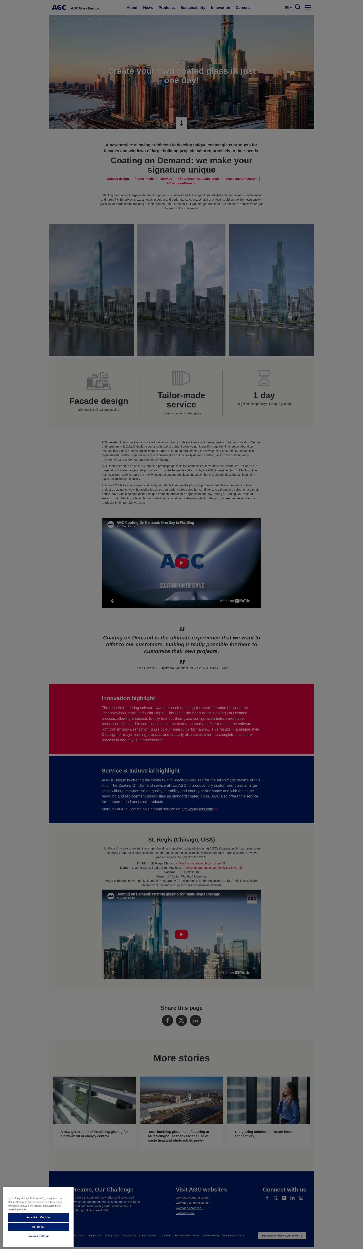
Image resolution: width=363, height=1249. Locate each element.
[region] (38, 1217)
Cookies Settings (39, 1236)
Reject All (38, 1226)
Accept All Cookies (38, 1217)
